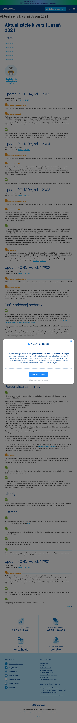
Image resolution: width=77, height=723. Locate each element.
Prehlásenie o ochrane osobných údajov (42, 363)
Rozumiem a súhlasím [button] (38, 374)
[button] (38, 380)
